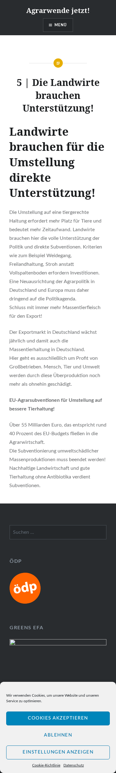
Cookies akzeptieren (58, 718)
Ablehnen (58, 735)
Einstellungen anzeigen (58, 752)
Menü (60, 25)
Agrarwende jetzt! (58, 10)
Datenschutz (73, 765)
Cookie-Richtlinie (46, 765)
